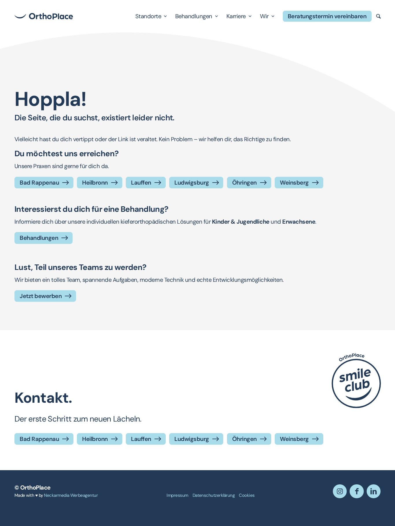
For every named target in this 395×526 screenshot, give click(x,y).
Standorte (148, 16)
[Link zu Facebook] (356, 491)
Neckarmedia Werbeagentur (71, 495)
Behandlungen (193, 16)
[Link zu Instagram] (340, 491)
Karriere (236, 16)
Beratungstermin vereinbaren (327, 16)
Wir (264, 16)
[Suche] (378, 16)
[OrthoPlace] (43, 16)
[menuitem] (177, 495)
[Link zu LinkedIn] (374, 491)
